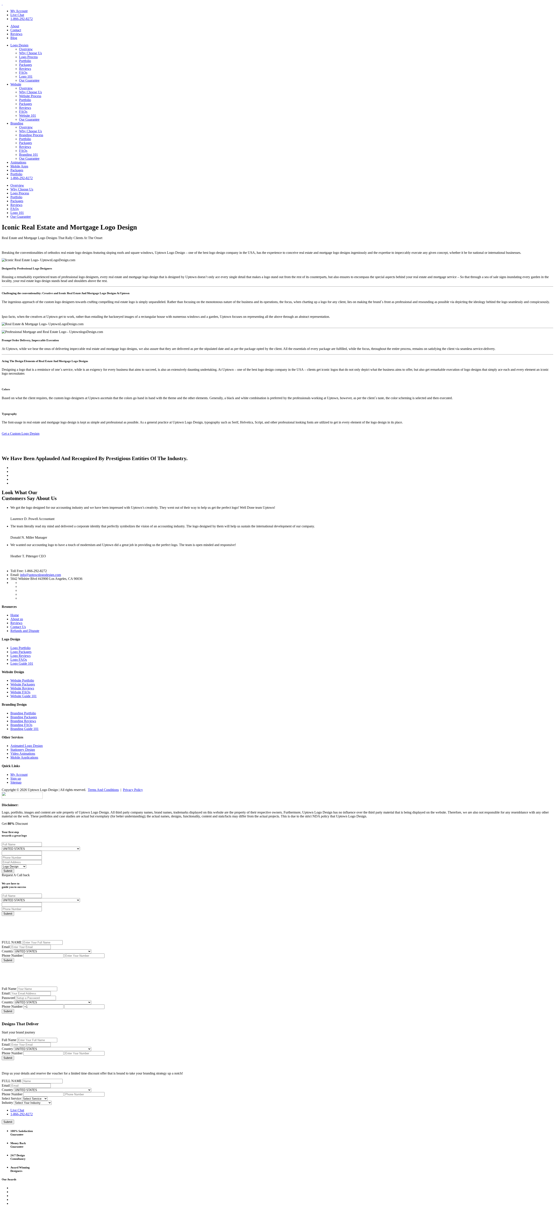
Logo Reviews (20, 656)
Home (14, 615)
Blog (13, 38)
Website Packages (22, 684)
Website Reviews (22, 688)
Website (15, 84)
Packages (25, 65)
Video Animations (22, 753)
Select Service (11, 1098)
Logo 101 (26, 76)
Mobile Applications (24, 757)
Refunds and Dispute (24, 631)
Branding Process (31, 135)
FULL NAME (12, 942)
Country (7, 951)
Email (6, 947)
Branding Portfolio (23, 713)
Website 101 (27, 115)
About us (16, 619)
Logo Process (28, 57)
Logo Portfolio (20, 648)
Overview (26, 49)
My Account (19, 11)
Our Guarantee (29, 80)
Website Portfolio (22, 680)
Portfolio (25, 61)
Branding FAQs (21, 725)
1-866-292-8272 (21, 19)
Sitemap (15, 782)
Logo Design (19, 45)
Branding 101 (28, 154)
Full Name (9, 989)
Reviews (16, 34)
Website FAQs (20, 692)
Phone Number (12, 955)
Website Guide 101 (23, 696)
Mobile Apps (19, 166)
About (14, 26)
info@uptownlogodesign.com (40, 575)
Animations (18, 162)
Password (8, 998)
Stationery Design (22, 749)
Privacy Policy (133, 790)
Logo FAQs (18, 659)
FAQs (23, 72)
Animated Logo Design (26, 746)
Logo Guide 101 (21, 663)
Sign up (15, 778)
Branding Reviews (23, 721)
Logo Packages (20, 652)
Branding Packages (23, 717)
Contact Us (18, 627)
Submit (7, 960)
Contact (15, 30)
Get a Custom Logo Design (20, 433)
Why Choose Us (30, 53)
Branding (16, 123)
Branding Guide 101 (24, 729)
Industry (7, 1102)
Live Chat (17, 15)
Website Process (30, 96)
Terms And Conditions (103, 790)
